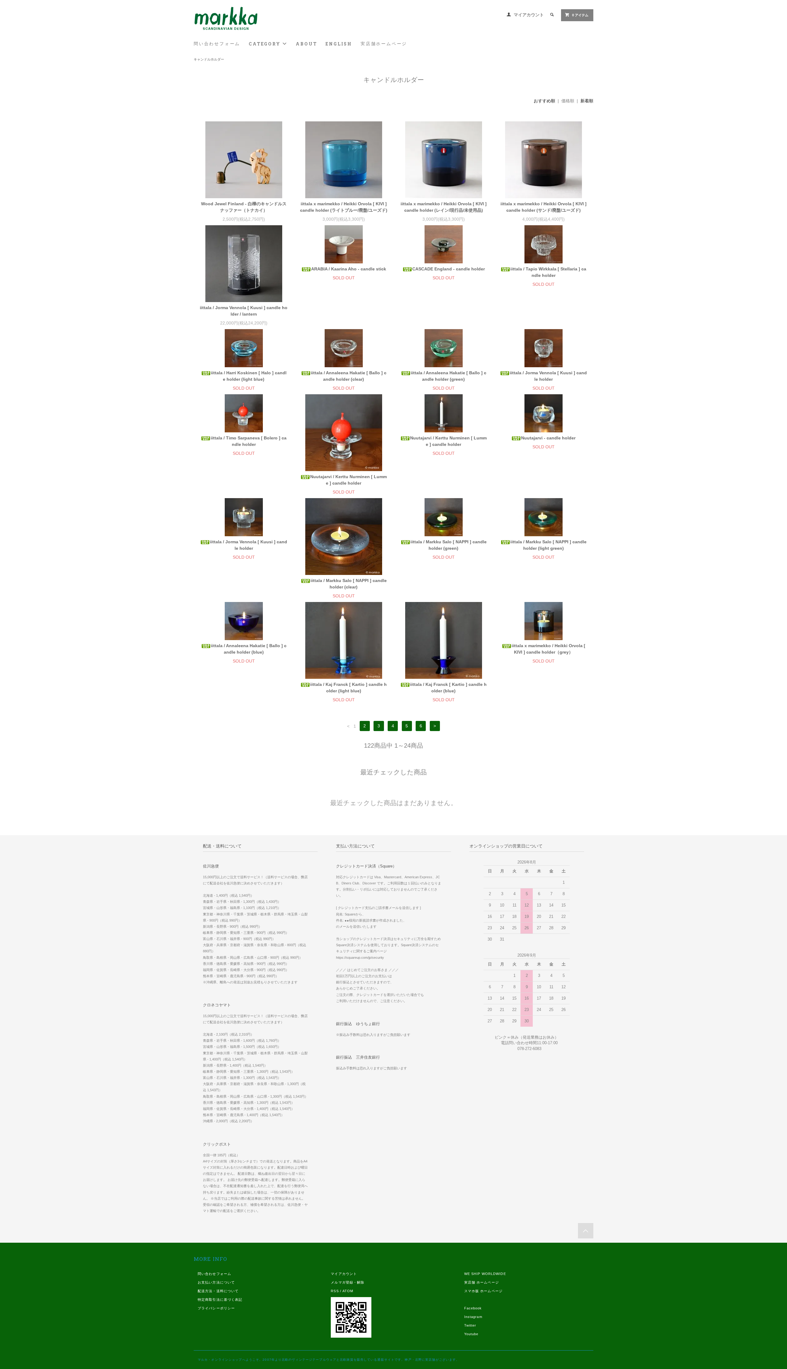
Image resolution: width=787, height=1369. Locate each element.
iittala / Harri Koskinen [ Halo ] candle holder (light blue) (249, 376)
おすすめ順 (544, 100)
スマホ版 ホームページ (483, 1291)
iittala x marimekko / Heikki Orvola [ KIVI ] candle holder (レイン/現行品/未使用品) (444, 207)
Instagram (473, 1317)
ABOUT (306, 44)
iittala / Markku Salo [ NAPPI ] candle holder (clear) (348, 583)
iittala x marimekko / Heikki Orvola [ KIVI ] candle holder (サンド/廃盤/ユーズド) (543, 207)
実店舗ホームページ (384, 43)
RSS (334, 1291)
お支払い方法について (216, 1282)
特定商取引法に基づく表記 (220, 1299)
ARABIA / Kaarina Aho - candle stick (348, 268)
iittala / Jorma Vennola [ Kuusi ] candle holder (548, 376)
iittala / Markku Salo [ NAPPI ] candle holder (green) (448, 545)
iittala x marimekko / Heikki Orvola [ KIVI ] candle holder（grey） (548, 649)
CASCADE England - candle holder (448, 268)
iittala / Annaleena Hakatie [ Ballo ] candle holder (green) (448, 376)
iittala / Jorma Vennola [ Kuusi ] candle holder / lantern (243, 311)
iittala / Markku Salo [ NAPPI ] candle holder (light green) (548, 545)
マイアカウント (529, 14)
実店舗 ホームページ (481, 1282)
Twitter (470, 1325)
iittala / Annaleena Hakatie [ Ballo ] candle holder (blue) (249, 649)
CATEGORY (265, 44)
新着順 (586, 100)
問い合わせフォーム (217, 43)
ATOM (347, 1291)
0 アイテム (580, 15)
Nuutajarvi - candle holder (548, 437)
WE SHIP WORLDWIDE (485, 1274)
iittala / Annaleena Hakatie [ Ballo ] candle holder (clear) (348, 376)
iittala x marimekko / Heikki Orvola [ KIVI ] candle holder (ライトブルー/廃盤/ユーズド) (343, 207)
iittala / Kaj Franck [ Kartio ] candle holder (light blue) (348, 687)
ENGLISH (339, 44)
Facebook (473, 1308)
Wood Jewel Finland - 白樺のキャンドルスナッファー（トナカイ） (244, 207)
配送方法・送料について (218, 1291)
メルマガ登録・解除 (347, 1282)
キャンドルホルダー (209, 59)
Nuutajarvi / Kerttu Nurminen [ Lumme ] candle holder (348, 480)
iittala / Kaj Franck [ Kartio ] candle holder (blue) (448, 687)
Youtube (471, 1334)
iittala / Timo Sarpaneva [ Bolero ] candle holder (249, 441)
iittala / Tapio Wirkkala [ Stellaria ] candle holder (548, 272)
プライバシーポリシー (216, 1308)
